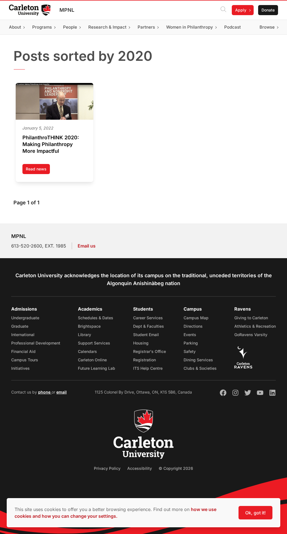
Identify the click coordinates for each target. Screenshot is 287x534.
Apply (240, 10)
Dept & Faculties (148, 326)
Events (190, 334)
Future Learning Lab (96, 368)
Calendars (87, 351)
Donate (268, 10)
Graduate (19, 326)
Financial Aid (23, 351)
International (22, 334)
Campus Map (196, 317)
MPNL (66, 10)
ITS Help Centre (148, 368)
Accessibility (139, 468)
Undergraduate (25, 317)
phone (45, 392)
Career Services (148, 317)
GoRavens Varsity (250, 334)
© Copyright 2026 (176, 468)
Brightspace (89, 326)
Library (84, 334)
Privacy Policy (107, 468)
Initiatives (20, 368)
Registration (144, 359)
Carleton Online (92, 359)
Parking (191, 343)
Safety (190, 351)
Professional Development (35, 343)
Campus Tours (24, 359)
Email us (87, 246)
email (61, 392)
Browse (267, 27)
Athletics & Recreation (255, 326)
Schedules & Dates (95, 317)
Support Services (94, 343)
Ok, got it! (255, 512)
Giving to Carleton (251, 317)
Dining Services (198, 359)
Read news (38, 170)
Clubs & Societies (200, 368)
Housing (141, 343)
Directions (193, 326)
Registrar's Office (149, 351)
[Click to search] (223, 10)
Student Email (146, 334)
